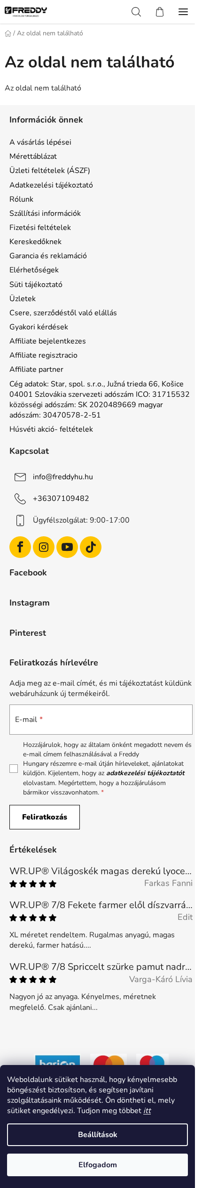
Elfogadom (97, 1165)
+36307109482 (61, 498)
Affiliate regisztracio (43, 355)
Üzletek (22, 299)
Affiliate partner (36, 369)
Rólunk (21, 199)
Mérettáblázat (33, 156)
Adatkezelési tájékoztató (51, 185)
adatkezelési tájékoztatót (145, 773)
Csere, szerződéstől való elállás (63, 313)
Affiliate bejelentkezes (47, 341)
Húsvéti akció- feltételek (51, 429)
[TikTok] (90, 547)
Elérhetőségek (34, 270)
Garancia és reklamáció (48, 256)
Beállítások (97, 1135)
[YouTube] (67, 547)
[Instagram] (43, 547)
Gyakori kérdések (38, 327)
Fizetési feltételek (40, 227)
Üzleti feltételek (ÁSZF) (49, 170)
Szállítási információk (45, 213)
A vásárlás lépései (40, 142)
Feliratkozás (44, 817)
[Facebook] (20, 547)
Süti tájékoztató (35, 284)
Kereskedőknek (35, 242)
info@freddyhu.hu (63, 477)
